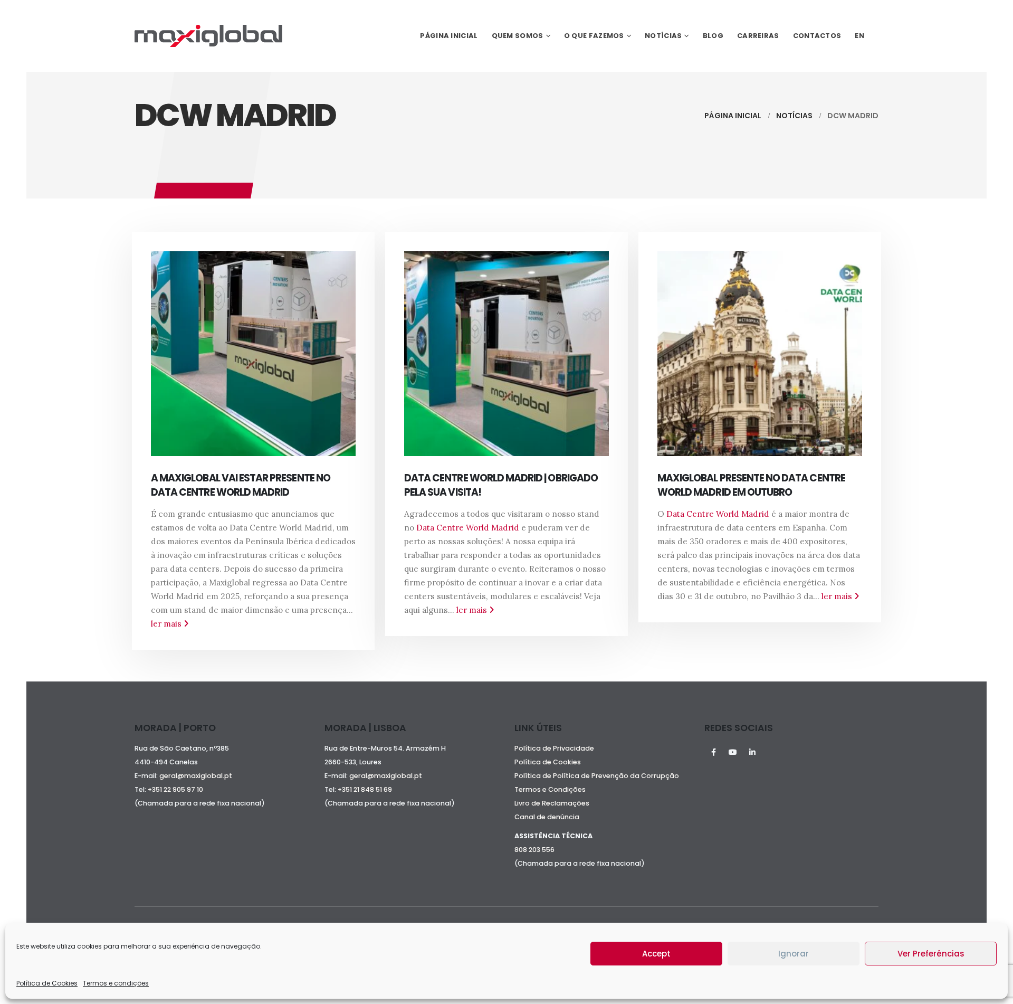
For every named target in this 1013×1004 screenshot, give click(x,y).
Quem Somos (517, 36)
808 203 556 (534, 849)
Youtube (733, 752)
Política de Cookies (47, 983)
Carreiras (758, 36)
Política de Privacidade (554, 748)
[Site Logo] (208, 36)
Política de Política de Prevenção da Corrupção (596, 775)
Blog (713, 36)
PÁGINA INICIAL (448, 36)
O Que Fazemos (594, 36)
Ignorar (793, 953)
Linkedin (752, 752)
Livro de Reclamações (551, 803)
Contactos (817, 36)
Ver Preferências (930, 953)
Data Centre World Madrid (467, 528)
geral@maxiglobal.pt (195, 775)
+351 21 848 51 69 (366, 789)
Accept (656, 953)
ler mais (167, 624)
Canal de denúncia (546, 816)
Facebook (713, 752)
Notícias (663, 36)
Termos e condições (116, 983)
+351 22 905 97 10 (175, 789)
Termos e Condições (550, 789)
